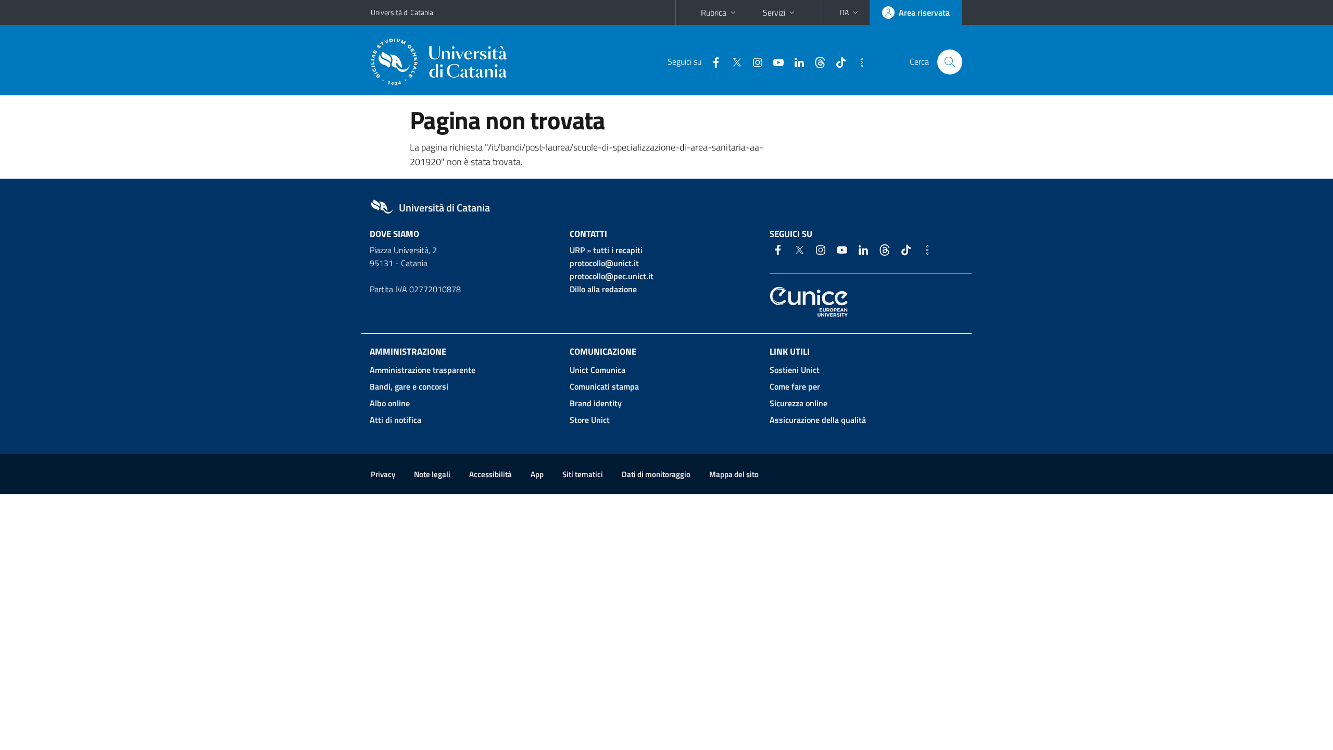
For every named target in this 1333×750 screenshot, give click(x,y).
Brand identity (596, 403)
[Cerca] (949, 61)
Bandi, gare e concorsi (409, 386)
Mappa (734, 474)
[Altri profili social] (857, 61)
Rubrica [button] (713, 12)
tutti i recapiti (618, 250)
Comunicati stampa (604, 386)
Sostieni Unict (795, 370)
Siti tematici (582, 474)
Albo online (390, 403)
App (537, 474)
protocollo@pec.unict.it (611, 276)
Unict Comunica (597, 370)
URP (577, 250)
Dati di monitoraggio (656, 474)
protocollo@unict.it (604, 263)
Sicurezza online (798, 403)
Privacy (383, 474)
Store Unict (590, 420)
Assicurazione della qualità (818, 420)
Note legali (432, 474)
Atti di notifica (395, 420)
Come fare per (795, 386)
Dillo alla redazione (603, 289)
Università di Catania (402, 12)
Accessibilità (490, 474)
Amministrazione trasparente (422, 370)
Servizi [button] (774, 12)
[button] (850, 12)
